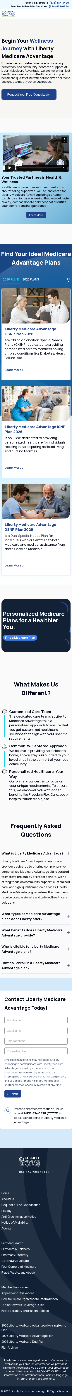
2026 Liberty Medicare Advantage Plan (27, 1336)
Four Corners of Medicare (18, 1267)
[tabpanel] (36, 432)
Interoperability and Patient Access (25, 1311)
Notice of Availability (14, 1222)
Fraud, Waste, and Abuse (18, 1272)
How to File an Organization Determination (29, 1299)
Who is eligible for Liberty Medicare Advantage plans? (30, 949)
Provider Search (12, 1243)
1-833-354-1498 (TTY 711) (42, 1113)
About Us (7, 1199)
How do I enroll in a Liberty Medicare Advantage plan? (31, 965)
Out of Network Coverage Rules (22, 1305)
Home (5, 1193)
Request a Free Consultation (20, 1205)
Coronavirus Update (15, 1261)
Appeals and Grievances (18, 1293)
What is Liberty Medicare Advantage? (32, 853)
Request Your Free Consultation (29, 94)
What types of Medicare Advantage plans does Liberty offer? (30, 916)
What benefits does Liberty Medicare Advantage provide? (32, 932)
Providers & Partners (15, 1249)
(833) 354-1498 (59, 2)
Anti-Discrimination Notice (18, 1217)
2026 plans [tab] (11, 279)
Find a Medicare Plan (20, 638)
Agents (6, 1228)
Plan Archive (9, 1347)
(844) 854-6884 (59, 6)
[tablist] (36, 280)
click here (48, 1378)
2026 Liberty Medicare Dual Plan (22, 1342)
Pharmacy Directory (14, 1255)
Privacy (6, 1211)
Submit (12, 1094)
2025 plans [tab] (31, 279)
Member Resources (15, 1287)
